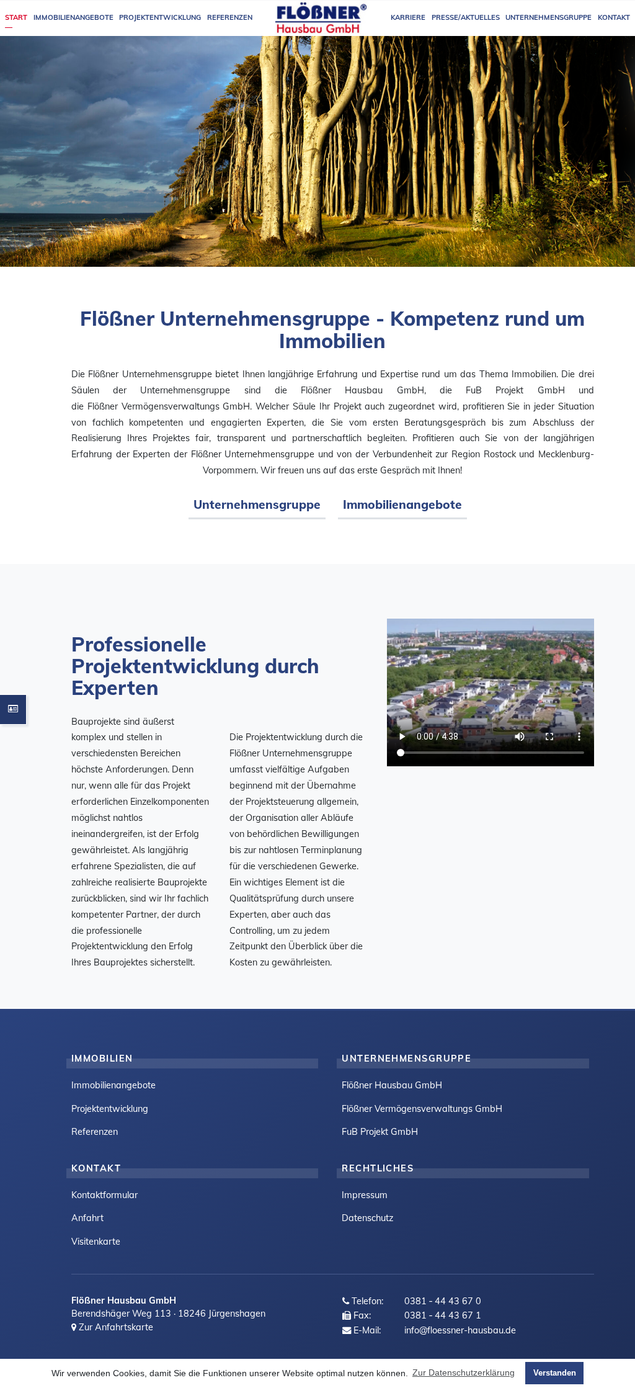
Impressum (365, 1195)
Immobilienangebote (402, 504)
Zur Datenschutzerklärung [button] (463, 1372)
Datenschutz (367, 1218)
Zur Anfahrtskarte (114, 1327)
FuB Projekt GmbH (380, 1131)
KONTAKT (614, 17)
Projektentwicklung (109, 1108)
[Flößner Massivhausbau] (321, 18)
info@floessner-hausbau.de (460, 1330)
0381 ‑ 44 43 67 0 (442, 1301)
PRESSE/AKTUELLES (466, 17)
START (16, 17)
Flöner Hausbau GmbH (392, 1085)
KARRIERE (408, 17)
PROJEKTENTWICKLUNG (160, 17)
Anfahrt (87, 1218)
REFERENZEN (229, 17)
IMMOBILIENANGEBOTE (73, 17)
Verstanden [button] (554, 1372)
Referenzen (94, 1131)
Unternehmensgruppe (257, 504)
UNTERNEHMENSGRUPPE (548, 17)
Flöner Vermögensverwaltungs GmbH (422, 1108)
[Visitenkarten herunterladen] (13, 709)
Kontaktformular (104, 1195)
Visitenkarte (95, 1241)
